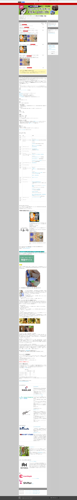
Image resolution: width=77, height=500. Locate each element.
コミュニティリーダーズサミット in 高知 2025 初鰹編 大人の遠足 (32, 493)
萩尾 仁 (33, 194)
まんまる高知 (21, 95)
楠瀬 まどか (33, 145)
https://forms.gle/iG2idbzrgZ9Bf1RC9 (24, 381)
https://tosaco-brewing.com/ (26, 248)
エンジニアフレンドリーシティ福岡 (36, 197)
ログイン (47, 0)
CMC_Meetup (21, 93)
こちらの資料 (25, 367)
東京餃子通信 (36, 175)
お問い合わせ (53, 0)
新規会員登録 (50, 0)
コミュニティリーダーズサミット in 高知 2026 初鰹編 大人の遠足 (32, 490)
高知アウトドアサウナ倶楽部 (38, 172)
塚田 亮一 (33, 175)
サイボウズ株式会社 (37, 154)
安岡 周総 (33, 191)
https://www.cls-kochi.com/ (52, 47)
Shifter (32, 483)
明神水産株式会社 (34, 162)
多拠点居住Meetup (40, 452)
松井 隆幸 (33, 154)
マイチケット (19, 0)
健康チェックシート (36, 121)
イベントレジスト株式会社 (35, 478)
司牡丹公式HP (28, 350)
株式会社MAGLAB (34, 146)
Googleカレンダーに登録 (52, 25)
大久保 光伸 (33, 143)
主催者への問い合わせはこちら (54, 497)
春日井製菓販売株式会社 (37, 181)
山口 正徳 (33, 160)
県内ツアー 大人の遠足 (22, 129)
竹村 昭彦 (37, 149)
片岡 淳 (33, 158)
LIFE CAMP (37, 173)
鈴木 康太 (33, 172)
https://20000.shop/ (28, 247)
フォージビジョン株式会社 (38, 160)
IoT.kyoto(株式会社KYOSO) (37, 426)
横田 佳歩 (33, 185)
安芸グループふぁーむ (35, 177)
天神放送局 (42, 154)
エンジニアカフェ (37, 195)
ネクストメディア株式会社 (33, 461)
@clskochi (50, 48)
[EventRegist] (38, 1)
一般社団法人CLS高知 (51, 45)
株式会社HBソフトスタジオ (37, 432)
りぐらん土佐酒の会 (21, 96)
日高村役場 (36, 191)
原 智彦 (33, 181)
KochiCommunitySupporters (52, 49)
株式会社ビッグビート (36, 409)
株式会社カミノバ (36, 158)
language (57, 0)
